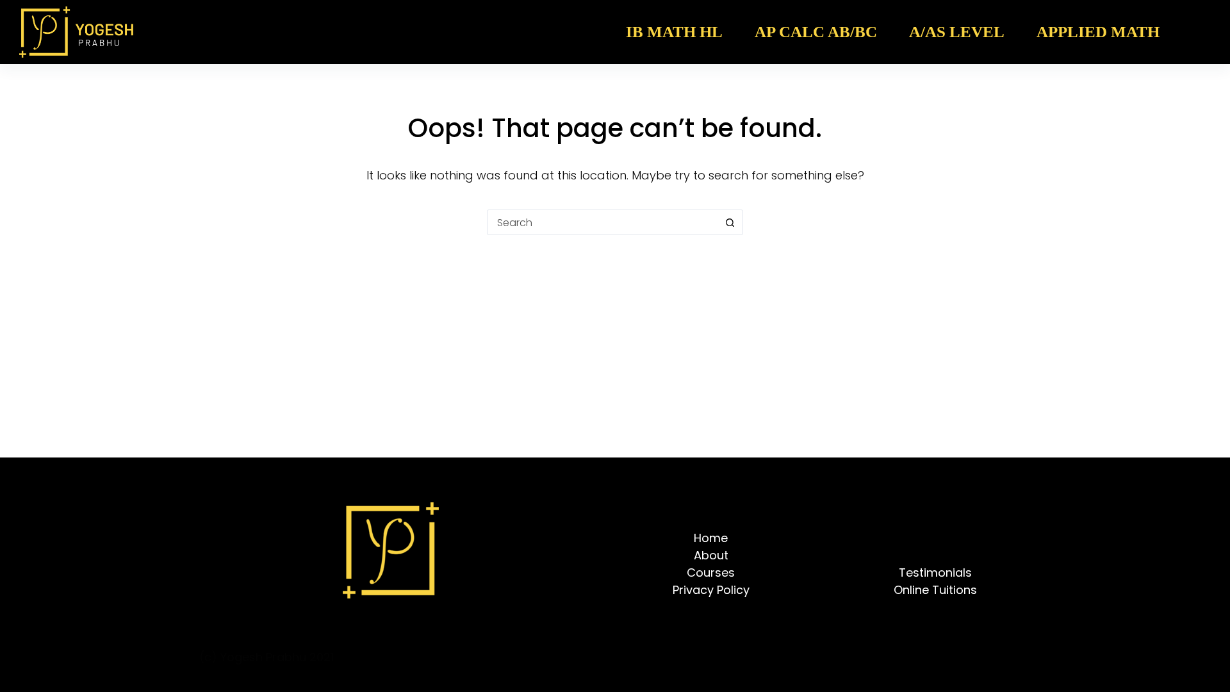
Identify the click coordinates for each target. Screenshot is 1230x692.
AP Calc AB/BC (816, 31)
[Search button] (729, 222)
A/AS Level (956, 31)
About (711, 555)
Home (711, 538)
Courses (711, 572)
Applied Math (1098, 31)
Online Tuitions (935, 590)
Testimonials (935, 572)
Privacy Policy (711, 590)
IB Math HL (674, 31)
